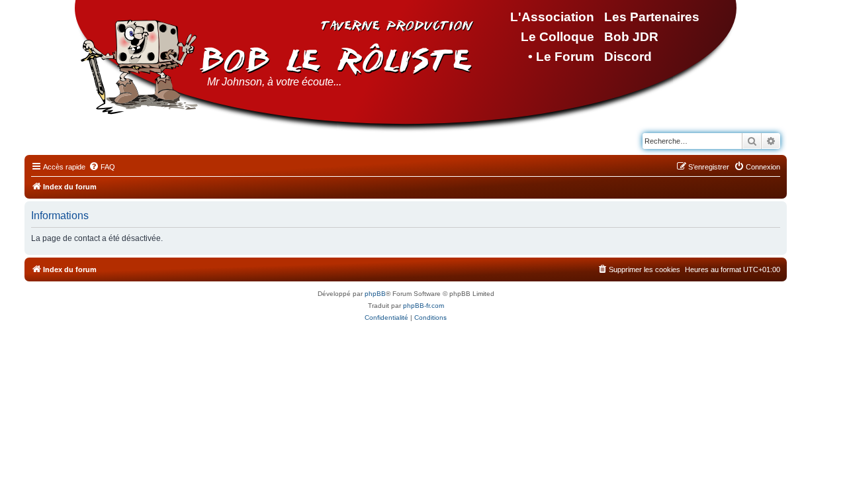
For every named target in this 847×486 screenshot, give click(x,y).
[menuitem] (102, 167)
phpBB (375, 293)
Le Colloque (557, 37)
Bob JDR (631, 37)
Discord (628, 57)
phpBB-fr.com (423, 305)
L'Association (552, 17)
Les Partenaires (651, 17)
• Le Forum (561, 57)
